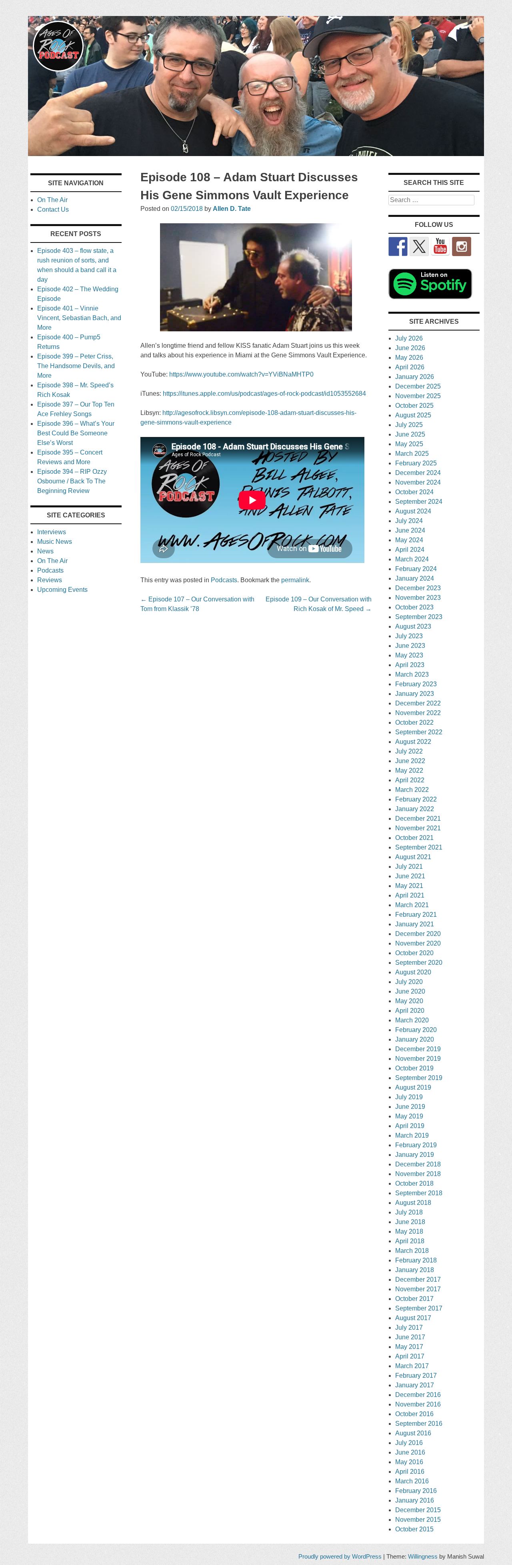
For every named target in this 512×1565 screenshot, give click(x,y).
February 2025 (416, 463)
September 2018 (418, 1193)
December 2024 (418, 472)
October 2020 (414, 953)
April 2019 (409, 1125)
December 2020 (418, 933)
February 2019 (416, 1145)
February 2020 (416, 1029)
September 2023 (418, 616)
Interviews (51, 532)
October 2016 (414, 1414)
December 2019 (418, 1049)
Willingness (423, 1556)
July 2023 (409, 636)
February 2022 (416, 799)
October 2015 (414, 1529)
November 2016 (418, 1404)
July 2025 (409, 424)
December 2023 (418, 588)
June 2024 (410, 530)
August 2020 (413, 972)
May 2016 (409, 1462)
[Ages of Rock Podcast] (256, 153)
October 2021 (414, 837)
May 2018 (409, 1231)
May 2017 (409, 1346)
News (45, 551)
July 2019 (409, 1097)
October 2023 (414, 607)
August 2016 (413, 1433)
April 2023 (409, 664)
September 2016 (418, 1423)
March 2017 (412, 1366)
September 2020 (418, 962)
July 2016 (409, 1442)
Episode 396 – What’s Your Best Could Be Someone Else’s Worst (75, 433)
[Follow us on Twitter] (419, 246)
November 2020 (418, 943)
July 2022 (409, 751)
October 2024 (414, 492)
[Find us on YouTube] (440, 246)
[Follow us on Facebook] (398, 246)
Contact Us (53, 209)
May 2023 (409, 655)
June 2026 (410, 348)
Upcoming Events (62, 589)
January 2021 (414, 924)
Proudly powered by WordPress (340, 1556)
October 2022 (414, 722)
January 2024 (414, 578)
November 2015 (418, 1519)
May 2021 (409, 885)
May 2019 (409, 1116)
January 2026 (414, 376)
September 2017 (418, 1308)
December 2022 (418, 703)
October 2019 (414, 1068)
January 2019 (414, 1154)
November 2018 (418, 1173)
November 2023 (418, 597)
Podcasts (224, 580)
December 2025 (418, 386)
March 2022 (412, 789)
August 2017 (413, 1318)
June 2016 (410, 1452)
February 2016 (416, 1490)
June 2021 (410, 876)
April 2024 (409, 549)
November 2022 (418, 712)
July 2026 (409, 338)
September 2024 (418, 501)
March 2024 (412, 559)
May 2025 (409, 444)
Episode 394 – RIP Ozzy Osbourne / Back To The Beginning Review (72, 481)
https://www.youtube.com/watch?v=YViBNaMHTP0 (241, 374)
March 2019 (412, 1135)
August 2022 (413, 741)
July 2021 (409, 866)
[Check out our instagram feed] (461, 246)
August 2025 (413, 415)
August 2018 (413, 1202)
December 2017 (418, 1279)
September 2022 (418, 732)
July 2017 (409, 1327)
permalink (295, 580)
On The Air (52, 199)
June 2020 (410, 991)
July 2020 (409, 981)
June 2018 (410, 1221)
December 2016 (418, 1394)
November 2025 (418, 396)
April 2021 (409, 895)
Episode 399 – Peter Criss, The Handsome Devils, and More (76, 366)
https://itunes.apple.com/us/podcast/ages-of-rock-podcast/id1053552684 (264, 393)
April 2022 (409, 780)
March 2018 (412, 1250)
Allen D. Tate (232, 208)
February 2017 (416, 1375)
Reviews (49, 580)
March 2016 (412, 1481)
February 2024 (416, 568)
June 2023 (410, 645)
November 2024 (418, 482)
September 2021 (418, 847)
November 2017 (418, 1289)
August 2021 (413, 857)
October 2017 (414, 1298)
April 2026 (409, 367)
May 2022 (409, 770)
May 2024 (409, 540)
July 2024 (409, 520)
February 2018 (416, 1260)
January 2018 (414, 1269)
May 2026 (409, 357)
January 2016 (414, 1500)
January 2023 (414, 693)
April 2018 (409, 1241)
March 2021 (412, 905)
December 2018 (418, 1164)
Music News (54, 541)
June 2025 (410, 434)
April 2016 (409, 1471)
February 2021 (416, 914)
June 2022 (410, 760)
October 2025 (414, 405)
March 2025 (412, 453)
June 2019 (410, 1106)
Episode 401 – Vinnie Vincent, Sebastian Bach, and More (79, 318)
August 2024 (413, 511)
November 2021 (418, 828)
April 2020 (409, 1010)
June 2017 (410, 1337)
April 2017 (409, 1356)
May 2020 (409, 1001)
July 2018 (409, 1212)
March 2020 (412, 1020)
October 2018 (414, 1183)
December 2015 (418, 1510)
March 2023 (412, 674)
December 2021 (418, 818)
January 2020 (414, 1039)
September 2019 (418, 1077)
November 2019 (418, 1058)
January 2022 (414, 809)
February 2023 (416, 684)
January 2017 (414, 1385)
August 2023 (413, 626)
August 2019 (413, 1087)
